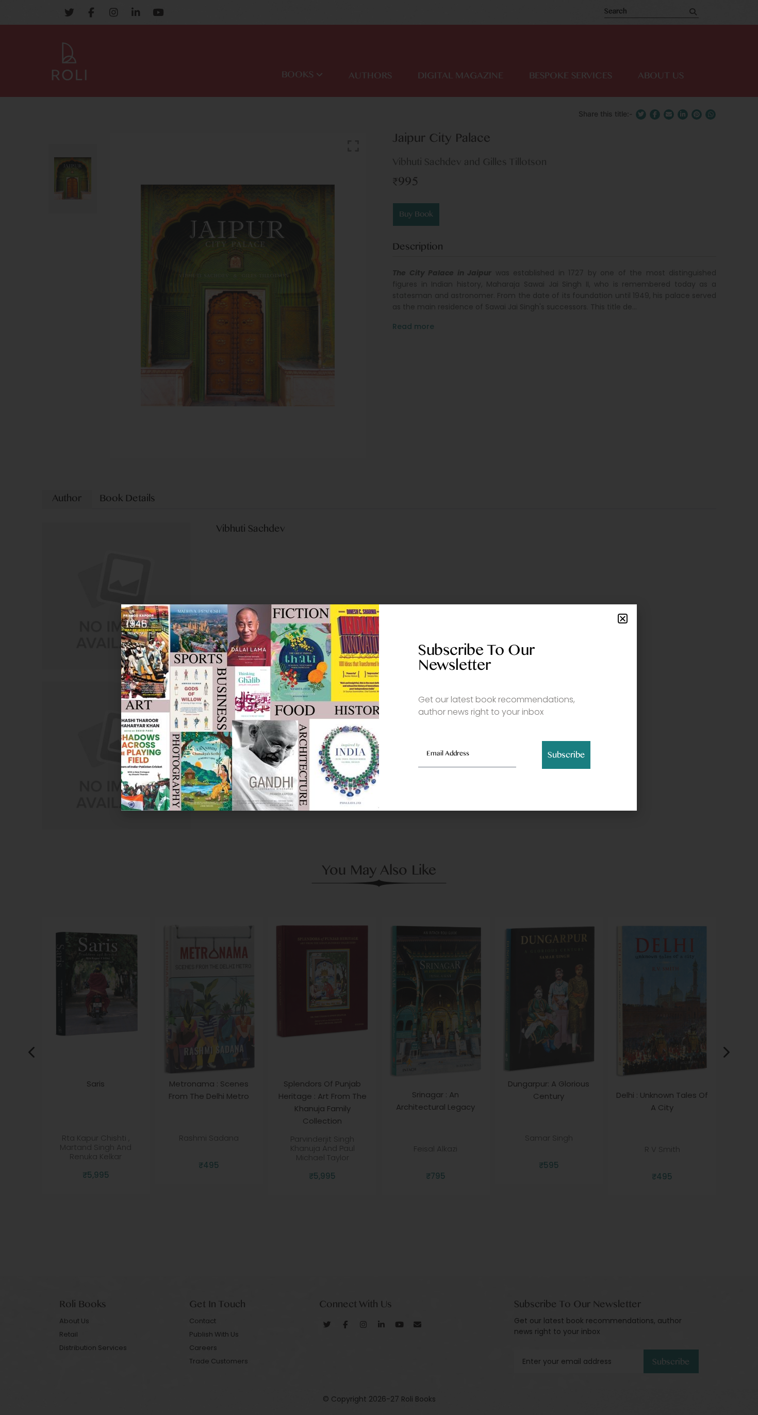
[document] (379, 707)
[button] (623, 618)
